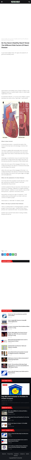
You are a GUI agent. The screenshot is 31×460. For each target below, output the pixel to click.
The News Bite (19, 458)
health (6, 38)
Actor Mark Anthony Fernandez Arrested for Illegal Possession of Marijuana (18, 352)
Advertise (16, 455)
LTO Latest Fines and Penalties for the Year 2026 (18, 417)
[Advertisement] (15, 20)
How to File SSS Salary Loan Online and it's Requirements (18, 372)
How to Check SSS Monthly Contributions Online (18, 434)
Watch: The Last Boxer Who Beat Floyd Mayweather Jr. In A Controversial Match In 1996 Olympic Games (18, 366)
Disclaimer (16, 454)
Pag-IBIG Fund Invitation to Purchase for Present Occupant (14, 397)
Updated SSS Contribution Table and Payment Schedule (17, 346)
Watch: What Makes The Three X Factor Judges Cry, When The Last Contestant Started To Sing (17, 334)
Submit (27, 454)
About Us (4, 454)
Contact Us (22, 454)
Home (2, 38)
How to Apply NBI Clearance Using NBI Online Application (17, 321)
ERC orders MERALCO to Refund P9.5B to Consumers (17, 411)
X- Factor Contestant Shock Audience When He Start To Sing (18, 327)
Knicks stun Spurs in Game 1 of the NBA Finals (17, 424)
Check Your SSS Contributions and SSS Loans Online (17, 314)
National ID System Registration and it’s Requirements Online (18, 340)
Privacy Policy (10, 454)
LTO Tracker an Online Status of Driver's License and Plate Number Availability (18, 446)
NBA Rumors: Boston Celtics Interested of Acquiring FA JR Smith (18, 358)
